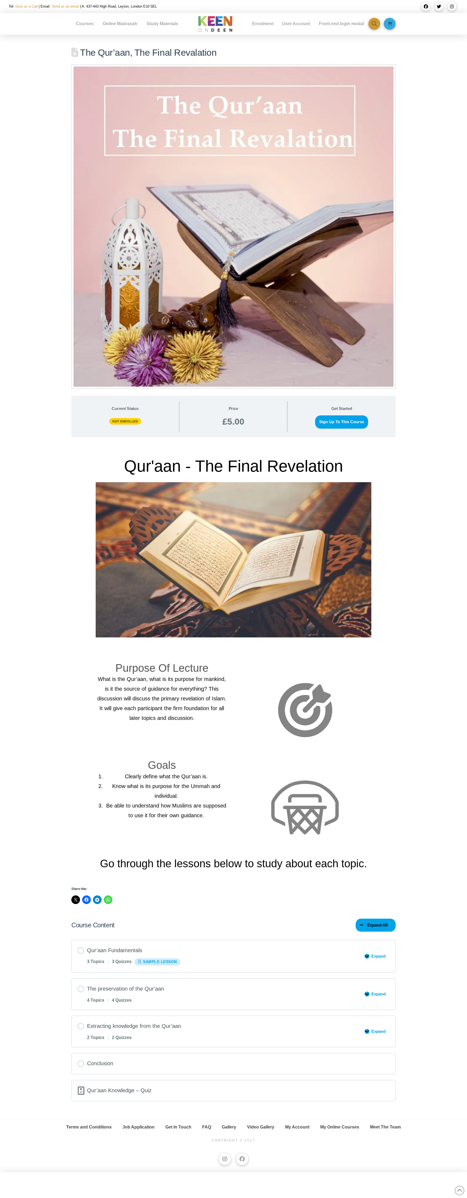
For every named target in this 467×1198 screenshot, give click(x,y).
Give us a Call (26, 6)
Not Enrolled (125, 421)
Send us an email (65, 6)
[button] (374, 24)
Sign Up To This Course (341, 421)
